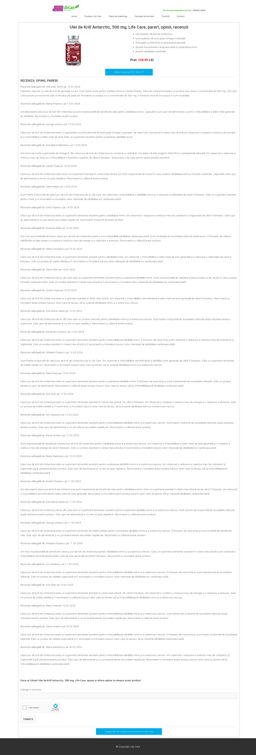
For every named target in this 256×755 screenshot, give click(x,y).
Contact (181, 16)
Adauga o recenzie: (30, 689)
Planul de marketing (118, 16)
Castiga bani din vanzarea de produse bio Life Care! (129, 731)
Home (74, 16)
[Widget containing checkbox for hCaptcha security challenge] (40, 707)
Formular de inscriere (144, 16)
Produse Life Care (92, 16)
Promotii (165, 16)
